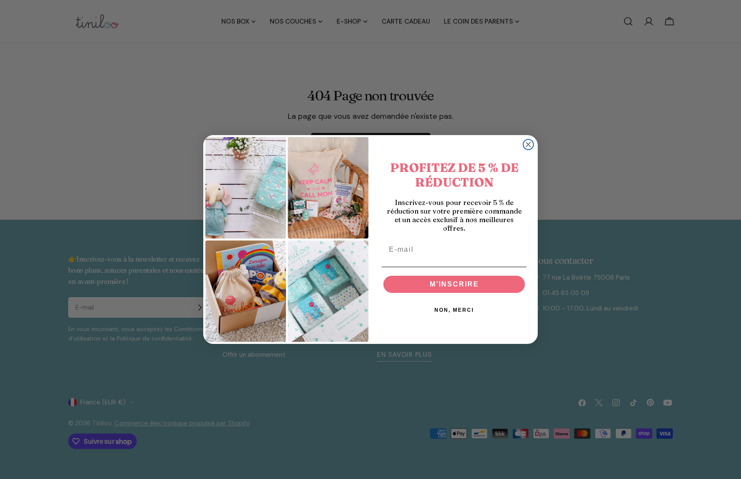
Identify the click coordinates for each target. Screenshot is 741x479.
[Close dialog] (528, 144)
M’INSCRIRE (454, 284)
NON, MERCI (454, 310)
